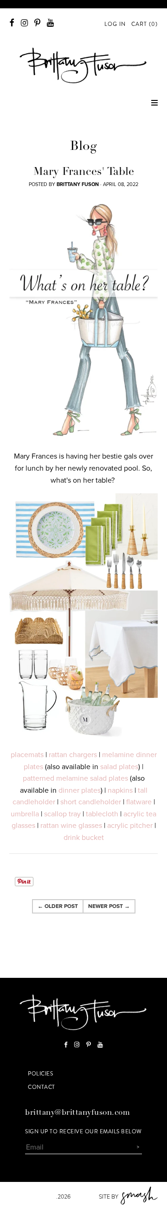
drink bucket (84, 837)
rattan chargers (73, 754)
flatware (139, 802)
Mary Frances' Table (83, 172)
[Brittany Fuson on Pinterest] (37, 23)
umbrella (25, 814)
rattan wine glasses (71, 825)
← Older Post (58, 906)
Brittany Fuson (32, 1196)
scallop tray (62, 814)
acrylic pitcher (130, 825)
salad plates (119, 766)
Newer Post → (109, 906)
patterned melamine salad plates (75, 778)
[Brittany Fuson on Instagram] (24, 23)
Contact (41, 1087)
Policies (40, 1073)
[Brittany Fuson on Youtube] (50, 23)
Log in (115, 24)
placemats (27, 754)
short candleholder (90, 802)
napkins (120, 790)
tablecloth (102, 814)
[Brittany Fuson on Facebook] (11, 23)
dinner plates (79, 790)
